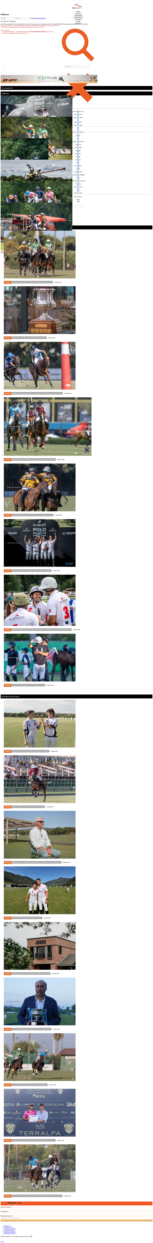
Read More (7, 282)
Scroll (2, 1241)
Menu (76, 4)
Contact (78, 23)
